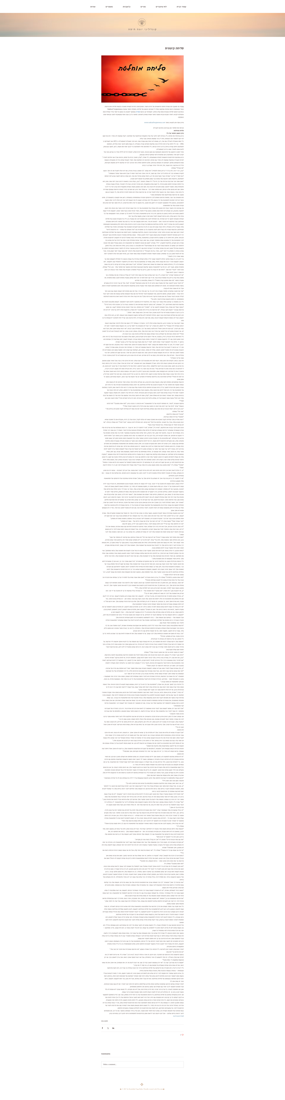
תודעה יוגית (104, 1021)
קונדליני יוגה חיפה (142, 29)
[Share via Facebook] (102, 1028)
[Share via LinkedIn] (113, 1028)
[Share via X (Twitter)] (108, 1028)
